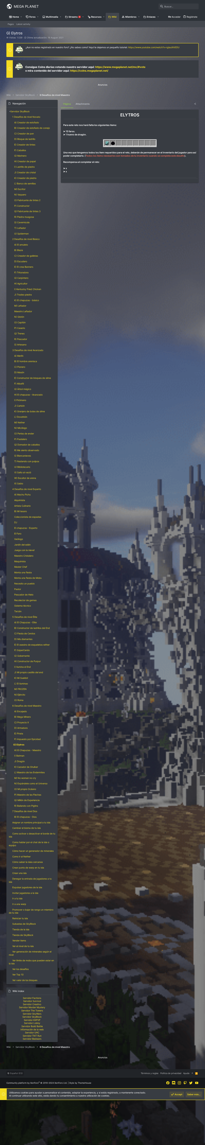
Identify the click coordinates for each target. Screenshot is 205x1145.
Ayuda (186, 1073)
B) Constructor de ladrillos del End (32, 628)
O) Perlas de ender (24, 433)
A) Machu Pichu (22, 494)
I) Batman (19, 755)
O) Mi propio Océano (25, 789)
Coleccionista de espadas (27, 516)
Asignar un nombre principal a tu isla (31, 822)
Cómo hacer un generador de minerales (33, 851)
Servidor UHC (32, 1032)
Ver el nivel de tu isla (23, 946)
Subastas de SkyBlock (24, 923)
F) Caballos (20, 150)
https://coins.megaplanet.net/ (89, 70)
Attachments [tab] (83, 103)
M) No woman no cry (25, 778)
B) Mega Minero (22, 716)
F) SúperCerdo (22, 650)
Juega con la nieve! (24, 550)
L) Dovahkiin (20, 416)
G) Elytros (18, 744)
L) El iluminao (21, 683)
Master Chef (20, 566)
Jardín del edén (22, 544)
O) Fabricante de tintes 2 (27, 200)
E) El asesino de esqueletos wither (32, 644)
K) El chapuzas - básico (26, 300)
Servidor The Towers (32, 1010)
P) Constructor (21, 205)
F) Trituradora (21, 272)
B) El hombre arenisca (25, 361)
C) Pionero (19, 367)
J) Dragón (19, 761)
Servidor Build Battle (32, 1026)
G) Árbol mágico (22, 389)
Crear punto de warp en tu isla (28, 867)
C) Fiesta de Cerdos (24, 633)
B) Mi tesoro (20, 511)
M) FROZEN (20, 689)
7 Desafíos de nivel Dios (24, 811)
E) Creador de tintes (24, 144)
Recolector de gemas (25, 600)
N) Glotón (19, 316)
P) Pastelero (20, 439)
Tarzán (17, 611)
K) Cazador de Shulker (26, 767)
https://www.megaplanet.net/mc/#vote (120, 67)
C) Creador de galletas (26, 255)
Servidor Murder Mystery (32, 1007)
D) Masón (19, 372)
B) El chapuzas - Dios (25, 816)
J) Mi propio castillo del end (28, 672)
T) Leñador (20, 228)
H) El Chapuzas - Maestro (27, 750)
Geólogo (18, 539)
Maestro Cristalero (23, 555)
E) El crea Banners (23, 266)
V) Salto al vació (22, 472)
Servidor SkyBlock (20, 111)
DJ (15, 522)
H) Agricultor (20, 283)
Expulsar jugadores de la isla (27, 887)
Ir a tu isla (17, 898)
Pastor (17, 589)
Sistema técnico (22, 605)
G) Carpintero (21, 278)
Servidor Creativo (32, 1004)
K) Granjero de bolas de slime (29, 411)
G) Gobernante (22, 655)
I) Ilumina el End (22, 666)
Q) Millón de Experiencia (27, 800)
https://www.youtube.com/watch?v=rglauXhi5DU (153, 47)
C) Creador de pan (24, 133)
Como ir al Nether (21, 856)
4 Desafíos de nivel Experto (26, 489)
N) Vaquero (20, 194)
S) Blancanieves (22, 455)
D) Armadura (21, 728)
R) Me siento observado (26, 450)
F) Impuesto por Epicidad (27, 739)
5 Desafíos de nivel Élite (24, 617)
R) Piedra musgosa (24, 217)
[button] (21, 17)
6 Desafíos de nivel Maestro (26, 705)
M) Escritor (19, 189)
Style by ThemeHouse (80, 1083)
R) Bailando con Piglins (26, 805)
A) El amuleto (21, 244)
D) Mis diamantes (23, 639)
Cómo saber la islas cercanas (27, 862)
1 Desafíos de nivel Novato (26, 116)
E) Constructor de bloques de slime (32, 378)
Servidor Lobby (32, 1023)
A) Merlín (18, 355)
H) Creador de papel (25, 161)
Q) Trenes (19, 333)
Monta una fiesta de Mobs (27, 578)
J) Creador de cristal (25, 172)
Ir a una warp (19, 904)
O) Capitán (20, 322)
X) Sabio (18, 483)
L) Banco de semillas (25, 183)
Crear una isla (19, 873)
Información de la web (32, 1029)
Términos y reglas (149, 1073)
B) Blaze (18, 250)
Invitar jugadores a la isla (25, 893)
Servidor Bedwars (32, 1038)
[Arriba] (192, 1073)
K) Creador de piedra (25, 178)
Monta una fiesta (23, 572)
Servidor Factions (32, 998)
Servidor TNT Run (32, 1035)
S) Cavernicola (21, 222)
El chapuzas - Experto (25, 528)
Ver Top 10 (18, 974)
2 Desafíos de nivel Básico (26, 239)
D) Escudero (20, 261)
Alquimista (19, 500)
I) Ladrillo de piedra (24, 166)
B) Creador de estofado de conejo (32, 128)
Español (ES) (16, 1073)
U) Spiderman (21, 233)
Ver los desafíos (20, 969)
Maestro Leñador (23, 311)
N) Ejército (19, 694)
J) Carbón (19, 405)
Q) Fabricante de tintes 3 (27, 211)
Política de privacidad (170, 1073)
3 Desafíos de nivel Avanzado (27, 350)
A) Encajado (20, 711)
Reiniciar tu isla (20, 918)
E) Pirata (18, 733)
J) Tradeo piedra (23, 294)
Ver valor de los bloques (24, 980)
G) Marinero (20, 155)
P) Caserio (19, 328)
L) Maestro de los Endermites (29, 772)
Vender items (19, 940)
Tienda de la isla (20, 929)
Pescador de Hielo (23, 594)
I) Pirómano (20, 400)
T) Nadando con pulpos (26, 461)
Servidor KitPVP (32, 1020)
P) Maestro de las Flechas (27, 794)
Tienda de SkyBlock (22, 935)
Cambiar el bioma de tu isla (26, 828)
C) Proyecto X (21, 722)
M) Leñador (20, 305)
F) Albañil (19, 383)
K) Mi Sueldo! (21, 678)
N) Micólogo (20, 428)
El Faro (17, 533)
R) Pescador (20, 339)
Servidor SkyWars (32, 1013)
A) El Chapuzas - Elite (25, 622)
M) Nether (19, 422)
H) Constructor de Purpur (27, 661)
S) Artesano (20, 344)
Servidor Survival (32, 1001)
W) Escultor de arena (25, 478)
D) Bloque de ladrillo (24, 139)
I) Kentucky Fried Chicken (27, 289)
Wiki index (18, 991)
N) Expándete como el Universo (30, 783)
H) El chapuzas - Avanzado (28, 394)
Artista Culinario (22, 505)
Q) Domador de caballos (27, 444)
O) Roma (18, 700)
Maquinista (20, 561)
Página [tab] (67, 103)
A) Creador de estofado (26, 122)
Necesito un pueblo (24, 583)
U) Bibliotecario (22, 467)
